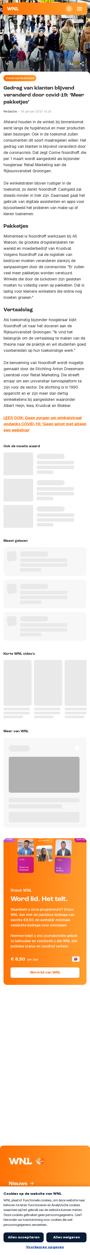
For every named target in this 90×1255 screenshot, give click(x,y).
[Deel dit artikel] (82, 63)
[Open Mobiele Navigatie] (79, 8)
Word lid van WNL (45, 972)
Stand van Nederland (20, 78)
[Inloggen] (69, 8)
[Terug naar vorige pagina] (7, 63)
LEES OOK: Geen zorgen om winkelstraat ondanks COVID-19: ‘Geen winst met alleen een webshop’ (45, 424)
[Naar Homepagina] (13, 9)
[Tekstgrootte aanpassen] (71, 63)
